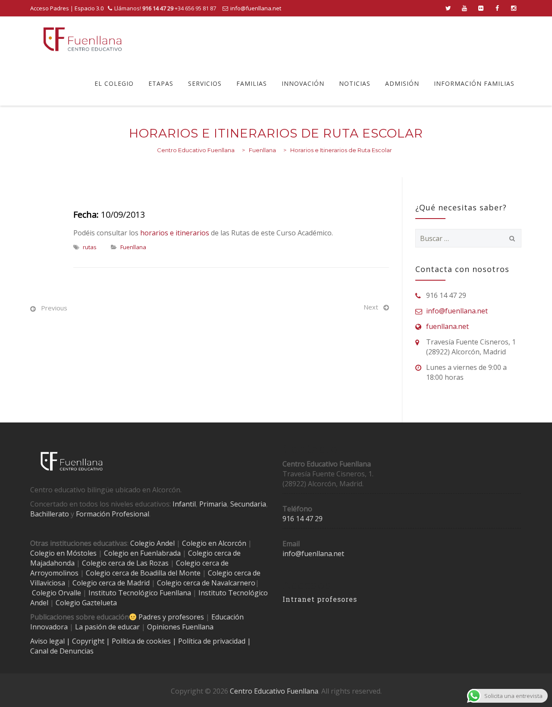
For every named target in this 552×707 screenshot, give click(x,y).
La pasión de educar (107, 627)
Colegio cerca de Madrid (111, 583)
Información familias (474, 83)
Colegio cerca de (202, 563)
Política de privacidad (212, 641)
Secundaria (248, 504)
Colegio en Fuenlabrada (142, 553)
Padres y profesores (171, 617)
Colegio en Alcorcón (214, 543)
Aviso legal (48, 641)
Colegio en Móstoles (63, 553)
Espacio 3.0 (89, 8)
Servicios (205, 83)
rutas (90, 247)
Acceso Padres (49, 8)
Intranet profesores (319, 599)
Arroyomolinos (54, 573)
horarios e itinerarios (174, 233)
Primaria (213, 504)
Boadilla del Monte (170, 573)
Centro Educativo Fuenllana (274, 691)
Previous (54, 307)
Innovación (303, 83)
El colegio (114, 83)
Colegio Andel (152, 543)
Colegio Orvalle (56, 593)
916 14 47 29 (302, 518)
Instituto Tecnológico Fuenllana (139, 593)
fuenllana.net (447, 326)
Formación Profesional (112, 514)
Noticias (354, 83)
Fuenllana (133, 247)
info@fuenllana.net (255, 8)
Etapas (160, 83)
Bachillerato (49, 514)
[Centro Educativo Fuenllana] (82, 39)
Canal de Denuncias (62, 651)
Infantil (184, 504)
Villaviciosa (47, 583)
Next (371, 307)
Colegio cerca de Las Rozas (125, 563)
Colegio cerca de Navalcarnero (206, 583)
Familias (251, 83)
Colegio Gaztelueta (86, 602)
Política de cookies (142, 641)
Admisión (402, 83)
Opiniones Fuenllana (180, 627)
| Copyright (86, 641)
